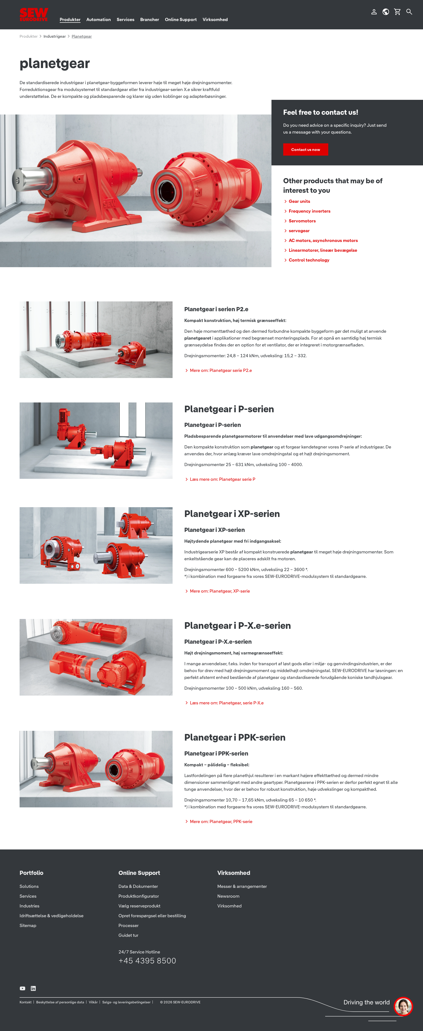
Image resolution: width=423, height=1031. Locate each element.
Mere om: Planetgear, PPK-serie (221, 821)
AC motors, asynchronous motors (323, 240)
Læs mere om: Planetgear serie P (222, 479)
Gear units (299, 201)
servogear (299, 230)
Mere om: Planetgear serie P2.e (221, 370)
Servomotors (302, 221)
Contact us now (305, 149)
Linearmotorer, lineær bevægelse (323, 250)
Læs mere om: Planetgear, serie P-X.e (227, 702)
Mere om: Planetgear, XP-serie (220, 591)
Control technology (309, 260)
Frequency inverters (309, 211)
